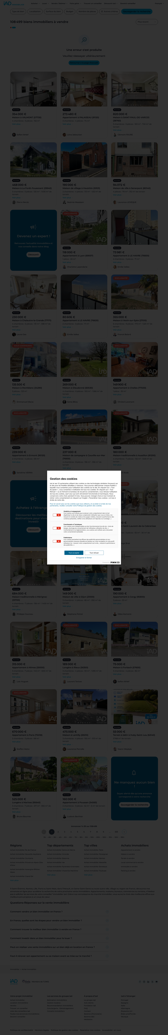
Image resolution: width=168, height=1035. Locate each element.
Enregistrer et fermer (84, 558)
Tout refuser (94, 553)
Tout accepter (74, 553)
